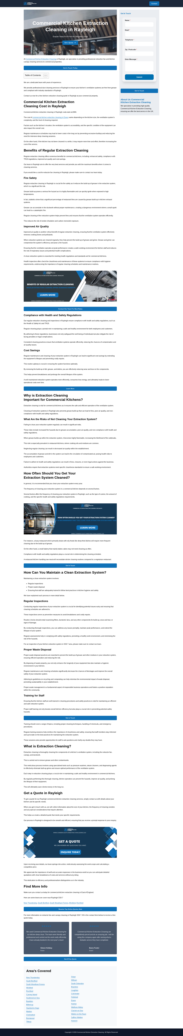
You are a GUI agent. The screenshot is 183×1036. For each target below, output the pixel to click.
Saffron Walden (77, 1017)
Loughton (74, 990)
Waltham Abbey (77, 1007)
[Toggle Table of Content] (44, 75)
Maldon (29, 1011)
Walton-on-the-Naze (78, 1014)
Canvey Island (31, 994)
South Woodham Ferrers (59, 903)
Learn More (70, 388)
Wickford (72, 903)
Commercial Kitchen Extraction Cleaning (41, 59)
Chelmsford (30, 1015)
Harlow (74, 1004)
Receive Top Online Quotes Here (70, 909)
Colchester (75, 994)
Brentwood (30, 1018)
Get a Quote (68, 43)
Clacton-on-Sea (77, 1011)
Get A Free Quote (70, 959)
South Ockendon (77, 983)
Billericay (29, 1005)
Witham (74, 980)
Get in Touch (70, 718)
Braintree (74, 987)
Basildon (29, 1001)
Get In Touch (70, 565)
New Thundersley (30, 903)
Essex (73, 1000)
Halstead (74, 997)
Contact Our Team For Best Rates (70, 309)
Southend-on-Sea (33, 998)
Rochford (79, 903)
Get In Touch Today (70, 68)
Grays (73, 977)
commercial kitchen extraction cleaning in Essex (50, 117)
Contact (154, 3)
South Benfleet (43, 903)
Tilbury (28, 1022)
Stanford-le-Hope (32, 1008)
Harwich (74, 1021)
